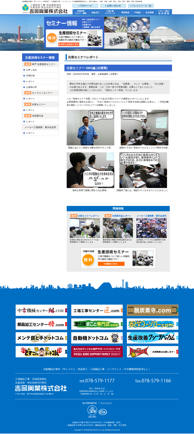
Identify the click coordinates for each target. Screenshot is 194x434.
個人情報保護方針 (89, 403)
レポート (30, 81)
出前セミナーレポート (88, 216)
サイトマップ (106, 403)
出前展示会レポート (121, 216)
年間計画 (30, 75)
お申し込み (31, 70)
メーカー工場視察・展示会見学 (151, 216)
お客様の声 (31, 87)
